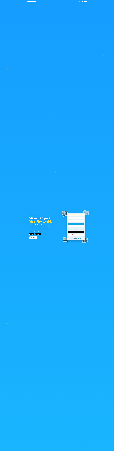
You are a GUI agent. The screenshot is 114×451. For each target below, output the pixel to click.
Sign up (79, 238)
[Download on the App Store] (31, 234)
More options (76, 236)
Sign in (80, 1)
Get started (32, 237)
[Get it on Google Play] (38, 234)
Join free (84, 1)
